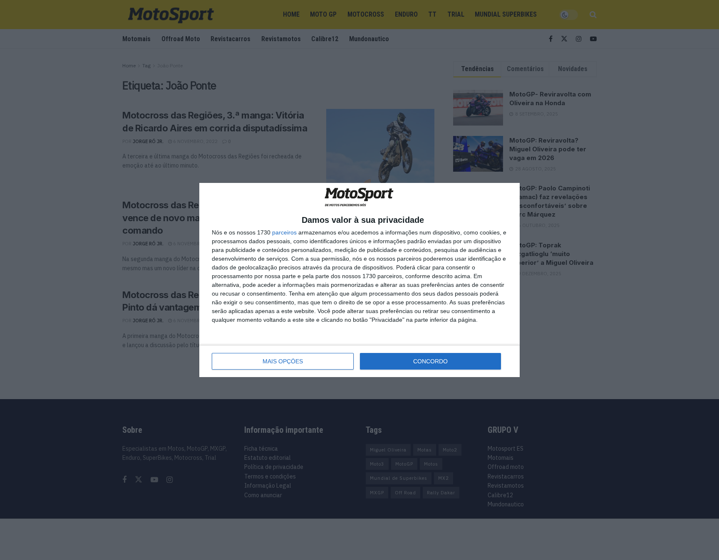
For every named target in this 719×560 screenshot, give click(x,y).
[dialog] (359, 280)
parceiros (284, 232)
